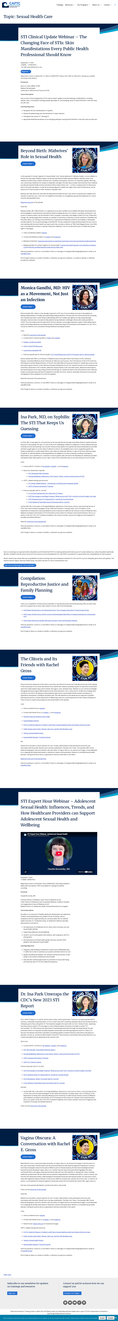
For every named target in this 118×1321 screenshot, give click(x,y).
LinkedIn (48, 237)
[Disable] (115, 1317)
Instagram (57, 237)
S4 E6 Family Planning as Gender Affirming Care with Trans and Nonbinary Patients (50, 621)
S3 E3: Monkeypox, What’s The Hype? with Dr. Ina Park (41, 1079)
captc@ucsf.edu (26, 254)
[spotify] (65, 1302)
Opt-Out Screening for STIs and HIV (19, 565)
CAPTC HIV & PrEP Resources (32, 346)
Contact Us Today (71, 1293)
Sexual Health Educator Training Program (37, 737)
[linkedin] (84, 1302)
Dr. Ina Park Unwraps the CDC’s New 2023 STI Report (45, 493)
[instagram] (79, 1302)
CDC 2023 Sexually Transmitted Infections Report (39, 1050)
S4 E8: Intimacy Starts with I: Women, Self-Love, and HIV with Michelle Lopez (47, 729)
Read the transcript (27, 202)
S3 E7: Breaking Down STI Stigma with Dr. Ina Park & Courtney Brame (50, 499)
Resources (69, 5)
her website (46, 466)
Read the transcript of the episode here (33, 759)
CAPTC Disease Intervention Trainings (40, 486)
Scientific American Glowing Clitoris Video (36, 717)
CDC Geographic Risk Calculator (38, 473)
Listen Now (27, 163)
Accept (102, 1318)
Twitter (49, 338)
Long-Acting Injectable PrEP (32, 350)
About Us (96, 5)
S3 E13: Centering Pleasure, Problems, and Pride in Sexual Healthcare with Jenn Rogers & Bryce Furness (56, 725)
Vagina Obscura (38, 1224)
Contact (107, 5)
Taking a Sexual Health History (33, 733)
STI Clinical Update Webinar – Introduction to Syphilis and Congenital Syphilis (53, 483)
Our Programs (82, 5)
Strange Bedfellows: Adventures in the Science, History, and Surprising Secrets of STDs (56, 476)
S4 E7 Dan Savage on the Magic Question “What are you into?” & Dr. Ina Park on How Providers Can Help (62, 496)
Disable (110, 1318)
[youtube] (74, 1302)
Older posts (7, 1275)
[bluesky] (70, 1302)
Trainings (59, 5)
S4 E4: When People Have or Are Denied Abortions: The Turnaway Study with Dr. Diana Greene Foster (56, 610)
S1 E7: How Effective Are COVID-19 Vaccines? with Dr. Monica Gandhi (72, 354)
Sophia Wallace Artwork (31, 721)
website (44, 233)
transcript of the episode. (38, 1189)
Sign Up (11, 1293)
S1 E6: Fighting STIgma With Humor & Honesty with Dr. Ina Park (49, 502)
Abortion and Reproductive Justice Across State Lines (46, 247)
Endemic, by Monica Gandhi (32, 342)
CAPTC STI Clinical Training (32, 1062)
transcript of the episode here (36, 522)
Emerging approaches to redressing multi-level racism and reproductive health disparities (67, 241)
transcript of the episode (37, 335)
